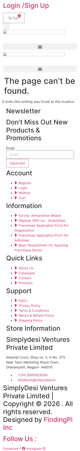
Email (10, 148)
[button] (6, 26)
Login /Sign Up (26, 5)
